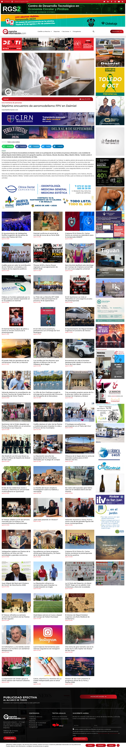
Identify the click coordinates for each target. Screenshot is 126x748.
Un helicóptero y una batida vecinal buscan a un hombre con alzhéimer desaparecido (16, 648)
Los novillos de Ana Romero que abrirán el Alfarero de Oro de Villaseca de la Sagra (46, 362)
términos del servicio (113, 733)
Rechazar (100, 745)
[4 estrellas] (5, 141)
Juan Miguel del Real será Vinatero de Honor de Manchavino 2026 (15, 584)
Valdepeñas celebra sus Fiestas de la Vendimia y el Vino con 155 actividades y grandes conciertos (16, 553)
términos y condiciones (105, 729)
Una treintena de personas (12, 103)
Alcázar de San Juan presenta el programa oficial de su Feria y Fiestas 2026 (77, 680)
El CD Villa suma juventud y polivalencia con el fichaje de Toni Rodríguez (46, 330)
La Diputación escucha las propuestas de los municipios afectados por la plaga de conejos (46, 458)
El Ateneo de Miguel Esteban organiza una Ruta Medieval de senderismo (77, 617)
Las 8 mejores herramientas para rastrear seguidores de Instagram (46, 648)
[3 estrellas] (4, 141)
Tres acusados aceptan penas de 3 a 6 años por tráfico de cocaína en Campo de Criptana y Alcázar (79, 394)
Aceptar (90, 745)
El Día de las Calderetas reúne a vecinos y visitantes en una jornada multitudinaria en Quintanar (15, 489)
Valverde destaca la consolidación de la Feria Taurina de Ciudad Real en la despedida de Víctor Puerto (16, 394)
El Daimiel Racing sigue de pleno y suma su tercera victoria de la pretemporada (15, 330)
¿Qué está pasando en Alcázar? (45, 520)
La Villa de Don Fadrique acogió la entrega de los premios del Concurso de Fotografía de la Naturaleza (47, 394)
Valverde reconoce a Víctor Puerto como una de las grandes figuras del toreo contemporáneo (79, 521)
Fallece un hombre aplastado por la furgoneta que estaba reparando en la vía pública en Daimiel (16, 299)
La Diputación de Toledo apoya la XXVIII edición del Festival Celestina (16, 679)
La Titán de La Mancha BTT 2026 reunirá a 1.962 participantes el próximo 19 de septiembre (46, 299)
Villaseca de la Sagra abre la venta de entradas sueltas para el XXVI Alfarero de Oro (79, 458)
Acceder (110, 549)
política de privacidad (90, 729)
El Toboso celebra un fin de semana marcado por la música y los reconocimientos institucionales (16, 521)
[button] (45, 31)
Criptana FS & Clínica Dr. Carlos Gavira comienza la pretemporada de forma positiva (78, 553)
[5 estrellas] (6, 141)
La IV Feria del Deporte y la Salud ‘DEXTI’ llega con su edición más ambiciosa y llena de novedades (78, 585)
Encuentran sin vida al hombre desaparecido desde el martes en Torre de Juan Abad (78, 362)
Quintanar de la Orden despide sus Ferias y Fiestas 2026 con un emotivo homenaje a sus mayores (16, 426)
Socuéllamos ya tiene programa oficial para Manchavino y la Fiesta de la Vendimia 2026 (46, 553)
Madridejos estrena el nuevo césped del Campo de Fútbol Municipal (47, 616)
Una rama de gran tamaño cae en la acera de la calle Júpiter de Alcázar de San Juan (79, 648)
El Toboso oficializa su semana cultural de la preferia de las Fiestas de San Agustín (15, 617)
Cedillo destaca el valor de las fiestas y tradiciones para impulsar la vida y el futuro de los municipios (47, 426)
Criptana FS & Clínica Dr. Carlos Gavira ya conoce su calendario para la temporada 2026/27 (79, 235)
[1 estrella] (2, 141)
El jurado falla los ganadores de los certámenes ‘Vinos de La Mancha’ (15, 361)
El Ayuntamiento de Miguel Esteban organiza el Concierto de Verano (79, 330)
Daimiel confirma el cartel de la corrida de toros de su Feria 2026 (46, 234)
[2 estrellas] (3, 141)
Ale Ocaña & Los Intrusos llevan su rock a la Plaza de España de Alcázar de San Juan (16, 458)
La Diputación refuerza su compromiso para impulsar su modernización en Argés (45, 585)
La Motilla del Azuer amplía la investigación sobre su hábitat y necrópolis (45, 489)
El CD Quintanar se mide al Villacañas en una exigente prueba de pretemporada (78, 299)
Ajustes (111, 745)
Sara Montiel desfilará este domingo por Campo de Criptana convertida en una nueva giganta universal (79, 267)
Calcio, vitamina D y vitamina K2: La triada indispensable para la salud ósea (47, 680)
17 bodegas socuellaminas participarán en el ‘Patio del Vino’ (78, 425)
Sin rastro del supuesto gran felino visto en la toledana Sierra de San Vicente (78, 489)
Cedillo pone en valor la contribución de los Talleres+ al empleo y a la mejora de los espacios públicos (16, 267)
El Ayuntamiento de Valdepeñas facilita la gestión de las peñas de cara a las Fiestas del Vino (15, 235)
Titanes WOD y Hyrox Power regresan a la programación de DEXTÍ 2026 (45, 267)
